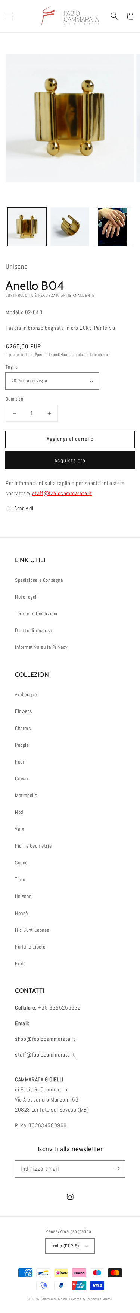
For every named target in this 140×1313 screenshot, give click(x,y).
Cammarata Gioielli (55, 1299)
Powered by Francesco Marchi (90, 1299)
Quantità (14, 399)
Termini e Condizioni (36, 613)
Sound (21, 862)
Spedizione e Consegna (39, 580)
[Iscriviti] (117, 1169)
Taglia (12, 367)
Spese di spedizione (52, 354)
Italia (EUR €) (65, 1246)
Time (20, 879)
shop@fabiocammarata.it (45, 1038)
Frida (20, 963)
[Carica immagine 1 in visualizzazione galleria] (27, 226)
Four (19, 761)
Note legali (26, 596)
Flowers (23, 711)
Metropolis (26, 795)
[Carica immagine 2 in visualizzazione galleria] (70, 226)
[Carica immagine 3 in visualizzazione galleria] (112, 226)
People (22, 745)
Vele (19, 829)
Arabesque (26, 694)
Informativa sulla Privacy (41, 647)
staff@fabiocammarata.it (62, 493)
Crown (21, 778)
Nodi (19, 812)
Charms (23, 728)
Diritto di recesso (33, 630)
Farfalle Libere (30, 946)
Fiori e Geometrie (33, 845)
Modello (15, 312)
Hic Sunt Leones (32, 930)
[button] (9, 16)
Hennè (21, 913)
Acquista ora (70, 460)
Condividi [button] (23, 508)
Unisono (23, 896)
